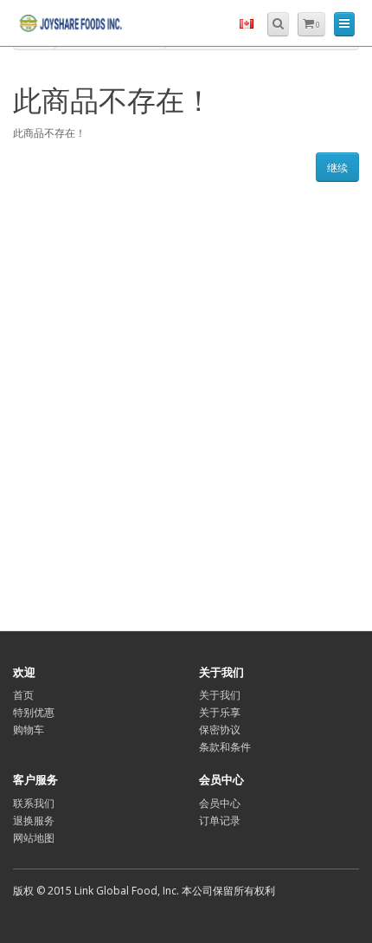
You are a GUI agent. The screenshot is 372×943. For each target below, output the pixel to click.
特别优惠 (34, 712)
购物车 (28, 729)
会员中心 (220, 803)
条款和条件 (225, 747)
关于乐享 (220, 712)
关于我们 (220, 695)
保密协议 (220, 729)
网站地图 (34, 837)
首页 (23, 695)
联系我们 (34, 803)
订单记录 (220, 820)
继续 (337, 167)
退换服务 (34, 820)
